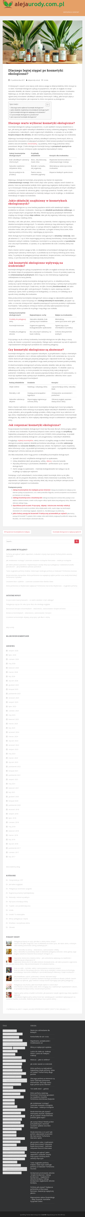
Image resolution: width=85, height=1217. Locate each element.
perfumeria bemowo (9, 1107)
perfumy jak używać (9, 1132)
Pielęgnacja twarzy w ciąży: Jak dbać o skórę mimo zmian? (35, 941)
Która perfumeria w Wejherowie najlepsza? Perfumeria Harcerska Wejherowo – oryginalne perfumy (41, 586)
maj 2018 (12, 827)
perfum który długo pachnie (12, 1129)
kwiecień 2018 (14, 831)
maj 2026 (12, 663)
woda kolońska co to (9, 1162)
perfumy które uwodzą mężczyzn (13, 1138)
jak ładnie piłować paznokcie (12, 1064)
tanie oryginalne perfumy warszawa (14, 1156)
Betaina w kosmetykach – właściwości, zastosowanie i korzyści (28, 613)
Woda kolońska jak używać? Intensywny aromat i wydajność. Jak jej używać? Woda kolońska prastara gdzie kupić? (41, 1114)
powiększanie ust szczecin (11, 1142)
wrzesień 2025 (14, 698)
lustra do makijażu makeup (11, 1084)
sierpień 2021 (13, 779)
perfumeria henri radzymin (11, 1113)
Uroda (46, 80)
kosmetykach (58, 200)
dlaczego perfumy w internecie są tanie (13, 1044)
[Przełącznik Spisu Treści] (46, 105)
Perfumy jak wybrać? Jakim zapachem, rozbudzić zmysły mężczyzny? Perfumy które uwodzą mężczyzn (39, 555)
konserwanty (32, 144)
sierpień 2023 (13, 749)
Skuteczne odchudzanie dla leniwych (40, 1031)
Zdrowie (12, 927)
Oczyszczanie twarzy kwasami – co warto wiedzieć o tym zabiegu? (30, 600)
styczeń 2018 (13, 844)
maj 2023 (12, 754)
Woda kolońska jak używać (11, 1165)
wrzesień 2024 (14, 732)
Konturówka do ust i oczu (39, 1037)
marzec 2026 (13, 672)
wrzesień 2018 (14, 809)
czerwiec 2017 (14, 852)
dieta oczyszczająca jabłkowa (12, 1040)
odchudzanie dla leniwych (11, 1094)
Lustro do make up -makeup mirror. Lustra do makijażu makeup (40, 1053)
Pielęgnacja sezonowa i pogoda (20, 889)
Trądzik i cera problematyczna (19, 906)
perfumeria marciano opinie (12, 1119)
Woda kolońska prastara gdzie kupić (13, 1169)
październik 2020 (15, 805)
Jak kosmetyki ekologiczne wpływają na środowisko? (28, 112)
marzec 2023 (13, 758)
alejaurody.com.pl (34, 80)
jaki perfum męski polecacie (12, 1057)
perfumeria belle (8, 1103)
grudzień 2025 (14, 685)
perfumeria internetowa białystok (13, 1116)
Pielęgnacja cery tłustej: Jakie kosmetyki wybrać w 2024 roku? (36, 985)
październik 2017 (15, 848)
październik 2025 (15, 694)
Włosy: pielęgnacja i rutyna (18, 919)
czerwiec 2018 (14, 822)
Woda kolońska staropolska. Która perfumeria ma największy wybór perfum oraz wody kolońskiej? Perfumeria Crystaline (41, 576)
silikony (49, 461)
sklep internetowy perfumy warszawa (11, 1148)
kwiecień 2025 (14, 719)
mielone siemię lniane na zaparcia (14, 1091)
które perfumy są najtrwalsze (12, 1070)
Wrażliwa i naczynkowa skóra (19, 923)
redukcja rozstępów (9, 1145)
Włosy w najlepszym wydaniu (40, 1047)
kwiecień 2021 (14, 788)
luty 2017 (12, 857)
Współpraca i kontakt (71, 12)
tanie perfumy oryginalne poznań (13, 1159)
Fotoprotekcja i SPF (16, 880)
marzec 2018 (13, 835)
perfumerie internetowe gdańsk (13, 1126)
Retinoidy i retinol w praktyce (19, 897)
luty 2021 (12, 792)
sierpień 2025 (13, 702)
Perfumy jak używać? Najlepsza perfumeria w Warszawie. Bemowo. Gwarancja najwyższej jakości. (42, 1190)
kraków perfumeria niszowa (12, 1067)
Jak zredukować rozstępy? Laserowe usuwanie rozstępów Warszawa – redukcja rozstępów (38, 560)
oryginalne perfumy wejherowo (13, 1097)
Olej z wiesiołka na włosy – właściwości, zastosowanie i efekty (36, 950)
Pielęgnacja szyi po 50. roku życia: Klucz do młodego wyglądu (28, 604)
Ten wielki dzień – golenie (39, 1089)
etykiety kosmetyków (25, 440)
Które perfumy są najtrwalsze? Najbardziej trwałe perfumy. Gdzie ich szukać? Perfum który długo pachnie (42, 1071)
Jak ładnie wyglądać (16, 884)
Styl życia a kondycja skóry (18, 902)
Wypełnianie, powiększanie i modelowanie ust (40, 1042)
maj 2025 (12, 715)
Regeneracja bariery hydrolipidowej (21, 893)
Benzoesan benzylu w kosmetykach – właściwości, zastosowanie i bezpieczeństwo (36, 609)
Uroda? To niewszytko (17, 914)
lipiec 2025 (12, 706)
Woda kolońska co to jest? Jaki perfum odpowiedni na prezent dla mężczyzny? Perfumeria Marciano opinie (41, 1135)
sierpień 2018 (13, 814)
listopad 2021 (13, 771)
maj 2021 (12, 784)
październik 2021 (15, 775)
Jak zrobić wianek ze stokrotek (41, 1064)
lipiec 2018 (12, 818)
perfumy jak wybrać (9, 1135)
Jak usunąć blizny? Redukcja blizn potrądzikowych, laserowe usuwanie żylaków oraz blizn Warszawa (42, 1125)
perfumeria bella (8, 1100)
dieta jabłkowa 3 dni (9, 1031)
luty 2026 (12, 676)
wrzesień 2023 (14, 745)
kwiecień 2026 (14, 668)
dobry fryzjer (7, 1048)
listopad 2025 (13, 689)
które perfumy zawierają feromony (14, 1073)
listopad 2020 (13, 801)
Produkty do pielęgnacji (17, 319)
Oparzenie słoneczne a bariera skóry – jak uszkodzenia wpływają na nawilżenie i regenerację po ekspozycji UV (42, 959)
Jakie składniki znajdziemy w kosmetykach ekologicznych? (30, 110)
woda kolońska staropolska (12, 1173)
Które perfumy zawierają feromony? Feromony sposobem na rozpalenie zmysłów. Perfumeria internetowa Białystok (42, 1096)
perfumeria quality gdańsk (11, 1122)
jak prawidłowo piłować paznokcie (14, 1061)
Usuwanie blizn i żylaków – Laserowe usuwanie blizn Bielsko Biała (29, 581)
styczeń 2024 (13, 741)
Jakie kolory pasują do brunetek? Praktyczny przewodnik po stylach (40, 513)
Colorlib (43, 1215)
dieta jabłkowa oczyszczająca (12, 1034)
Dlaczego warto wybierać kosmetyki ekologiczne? (27, 108)
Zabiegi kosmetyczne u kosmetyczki (27, 498)
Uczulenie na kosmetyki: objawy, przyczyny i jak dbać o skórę (28, 617)
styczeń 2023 (13, 762)
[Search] (76, 541)
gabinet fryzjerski (19, 1048)
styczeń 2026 (13, 681)
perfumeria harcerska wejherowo (13, 1110)
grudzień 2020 (14, 797)
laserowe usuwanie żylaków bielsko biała (14, 1080)
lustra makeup (7, 1087)
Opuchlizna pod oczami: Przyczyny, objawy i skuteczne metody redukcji (41, 505)
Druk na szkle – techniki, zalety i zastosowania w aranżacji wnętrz (37, 968)
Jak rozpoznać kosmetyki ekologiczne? (23, 117)
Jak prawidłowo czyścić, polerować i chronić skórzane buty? (35, 976)
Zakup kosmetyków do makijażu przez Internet (32, 490)
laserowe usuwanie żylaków (12, 1077)
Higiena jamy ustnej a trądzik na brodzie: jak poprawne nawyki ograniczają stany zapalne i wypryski (46, 994)
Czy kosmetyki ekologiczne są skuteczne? (25, 115)
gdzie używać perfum (10, 1051)
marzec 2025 (13, 724)
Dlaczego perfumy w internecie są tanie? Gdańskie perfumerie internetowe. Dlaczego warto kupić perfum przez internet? (42, 1081)
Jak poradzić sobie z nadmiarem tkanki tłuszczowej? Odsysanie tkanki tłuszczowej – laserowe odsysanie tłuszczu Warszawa (41, 1145)
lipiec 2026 (12, 655)
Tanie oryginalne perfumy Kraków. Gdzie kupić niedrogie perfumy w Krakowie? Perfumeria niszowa (41, 571)
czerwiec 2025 (14, 711)
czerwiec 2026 (14, 659)
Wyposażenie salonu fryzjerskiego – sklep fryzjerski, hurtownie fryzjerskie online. (42, 1199)
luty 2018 (12, 839)
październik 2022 (15, 766)
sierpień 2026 (13, 651)
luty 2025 (12, 728)
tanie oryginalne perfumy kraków (13, 1152)
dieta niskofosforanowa (10, 1037)
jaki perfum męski (8, 1054)
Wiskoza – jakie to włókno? (40, 1060)
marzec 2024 (13, 736)
